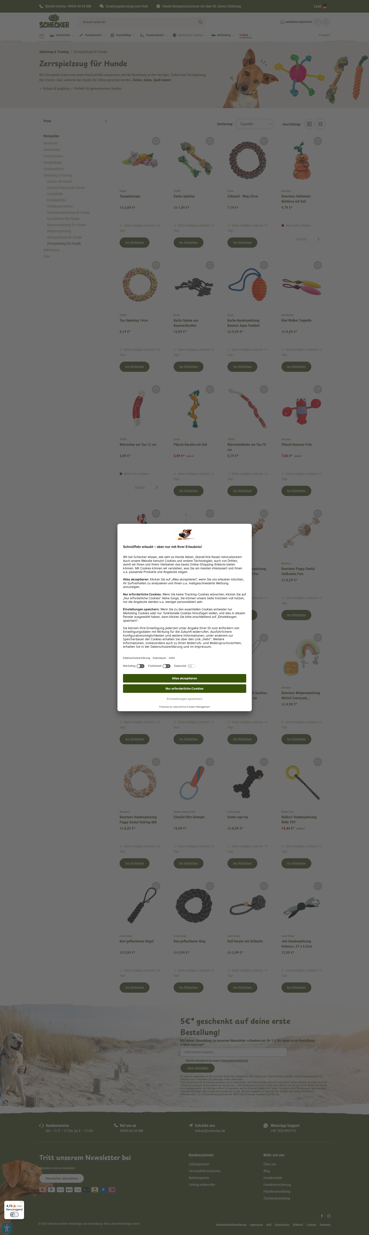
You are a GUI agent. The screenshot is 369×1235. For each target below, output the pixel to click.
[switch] (14, 1214)
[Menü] (21, 1203)
